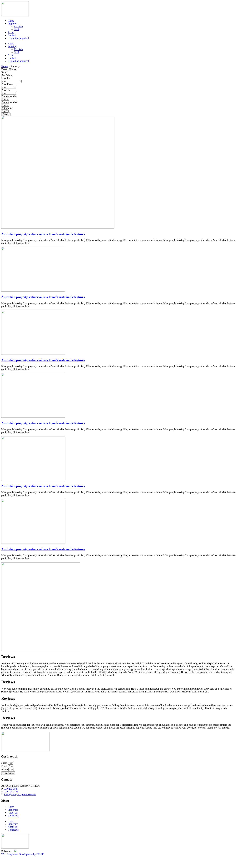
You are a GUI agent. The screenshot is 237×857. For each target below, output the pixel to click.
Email (4, 766)
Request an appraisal (18, 38)
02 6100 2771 (11, 791)
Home (11, 20)
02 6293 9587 (11, 788)
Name (4, 762)
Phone (4, 769)
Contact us (13, 815)
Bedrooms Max (9, 102)
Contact (12, 35)
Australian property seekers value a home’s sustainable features (43, 234)
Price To (5, 90)
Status (4, 72)
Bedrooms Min (9, 96)
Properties (13, 809)
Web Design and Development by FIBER (22, 854)
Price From (7, 84)
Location (5, 78)
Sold (16, 29)
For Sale (18, 26)
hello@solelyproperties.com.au (20, 794)
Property (12, 23)
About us (12, 812)
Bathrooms (6, 108)
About (11, 32)
